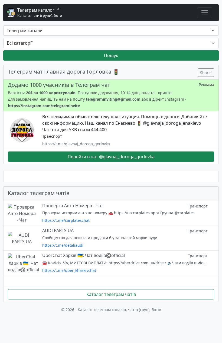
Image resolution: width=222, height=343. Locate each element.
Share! (206, 72)
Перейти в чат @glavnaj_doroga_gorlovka (111, 157)
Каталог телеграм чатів (111, 294)
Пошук (111, 55)
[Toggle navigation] (204, 12)
